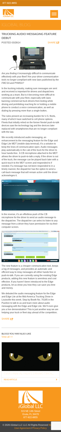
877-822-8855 (30, 417)
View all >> (7, 337)
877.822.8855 (10, 3)
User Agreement (22, 428)
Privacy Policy (39, 428)
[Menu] (54, 14)
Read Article (10, 380)
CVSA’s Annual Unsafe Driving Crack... (29, 373)
